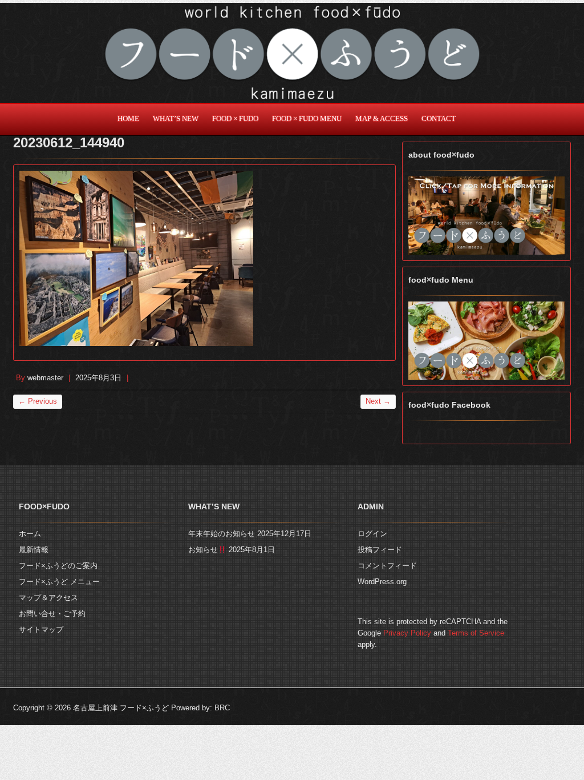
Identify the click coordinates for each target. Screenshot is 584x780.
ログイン (372, 533)
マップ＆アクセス (48, 597)
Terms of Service (476, 633)
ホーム (30, 533)
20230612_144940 (68, 142)
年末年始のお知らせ (221, 533)
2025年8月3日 (98, 377)
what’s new (175, 119)
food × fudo (235, 119)
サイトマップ (41, 629)
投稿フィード (380, 549)
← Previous (37, 401)
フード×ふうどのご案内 (58, 565)
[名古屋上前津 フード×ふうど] (292, 53)
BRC (222, 707)
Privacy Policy (407, 633)
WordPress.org (382, 581)
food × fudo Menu (307, 119)
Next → (378, 401)
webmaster (45, 377)
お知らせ (203, 549)
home (128, 119)
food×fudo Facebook (449, 404)
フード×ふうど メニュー (59, 581)
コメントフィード (387, 565)
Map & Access (381, 119)
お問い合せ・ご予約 (52, 613)
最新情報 (33, 549)
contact (438, 119)
